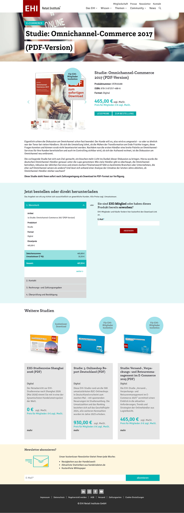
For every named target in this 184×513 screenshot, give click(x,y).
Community (137, 8)
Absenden (129, 230)
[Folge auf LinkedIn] (83, 491)
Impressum (45, 497)
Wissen (105, 8)
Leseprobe (103, 113)
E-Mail (101, 219)
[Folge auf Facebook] (95, 491)
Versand (101, 497)
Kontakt (157, 4)
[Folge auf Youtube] (101, 491)
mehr (29, 430)
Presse (133, 4)
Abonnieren (142, 477)
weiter (79, 271)
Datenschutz (59, 497)
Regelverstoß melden (77, 497)
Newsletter (145, 4)
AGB (92, 497)
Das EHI (90, 8)
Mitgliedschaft (120, 4)
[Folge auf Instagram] (89, 491)
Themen (119, 8)
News (152, 8)
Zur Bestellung (124, 113)
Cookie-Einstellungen (134, 497)
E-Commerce (34, 23)
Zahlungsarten (115, 497)
